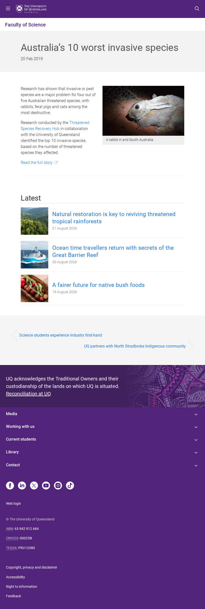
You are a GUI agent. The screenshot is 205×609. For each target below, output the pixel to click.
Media (11, 413)
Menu (8, 9)
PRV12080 (26, 548)
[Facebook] (10, 486)
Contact (13, 465)
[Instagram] (58, 486)
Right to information (21, 587)
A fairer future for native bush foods (98, 285)
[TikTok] (70, 486)
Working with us (20, 426)
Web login (13, 503)
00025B (26, 538)
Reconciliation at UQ (28, 394)
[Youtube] (46, 486)
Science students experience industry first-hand (60, 335)
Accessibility (15, 577)
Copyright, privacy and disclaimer (31, 567)
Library (12, 452)
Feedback (13, 596)
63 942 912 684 (26, 529)
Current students (21, 439)
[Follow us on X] (34, 486)
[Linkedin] (22, 486)
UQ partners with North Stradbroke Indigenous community (135, 346)
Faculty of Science (25, 25)
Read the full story (36, 162)
